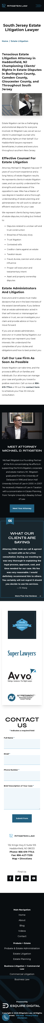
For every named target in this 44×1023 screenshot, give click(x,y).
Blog (22, 925)
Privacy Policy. (31, 1015)
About (22, 920)
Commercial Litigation (22, 974)
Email (7, 754)
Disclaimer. (22, 1018)
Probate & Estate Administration (22, 948)
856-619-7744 (26, 852)
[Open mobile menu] (38, 6)
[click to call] (6, 1017)
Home (5, 41)
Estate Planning (22, 959)
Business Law (22, 979)
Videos (22, 931)
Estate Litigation (19, 41)
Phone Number (11, 770)
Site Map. (20, 1015)
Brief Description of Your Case (19, 786)
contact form (33, 387)
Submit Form (22, 818)
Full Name (9, 738)
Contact (22, 936)
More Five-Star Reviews (26, 596)
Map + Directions (22, 858)
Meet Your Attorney (22, 508)
